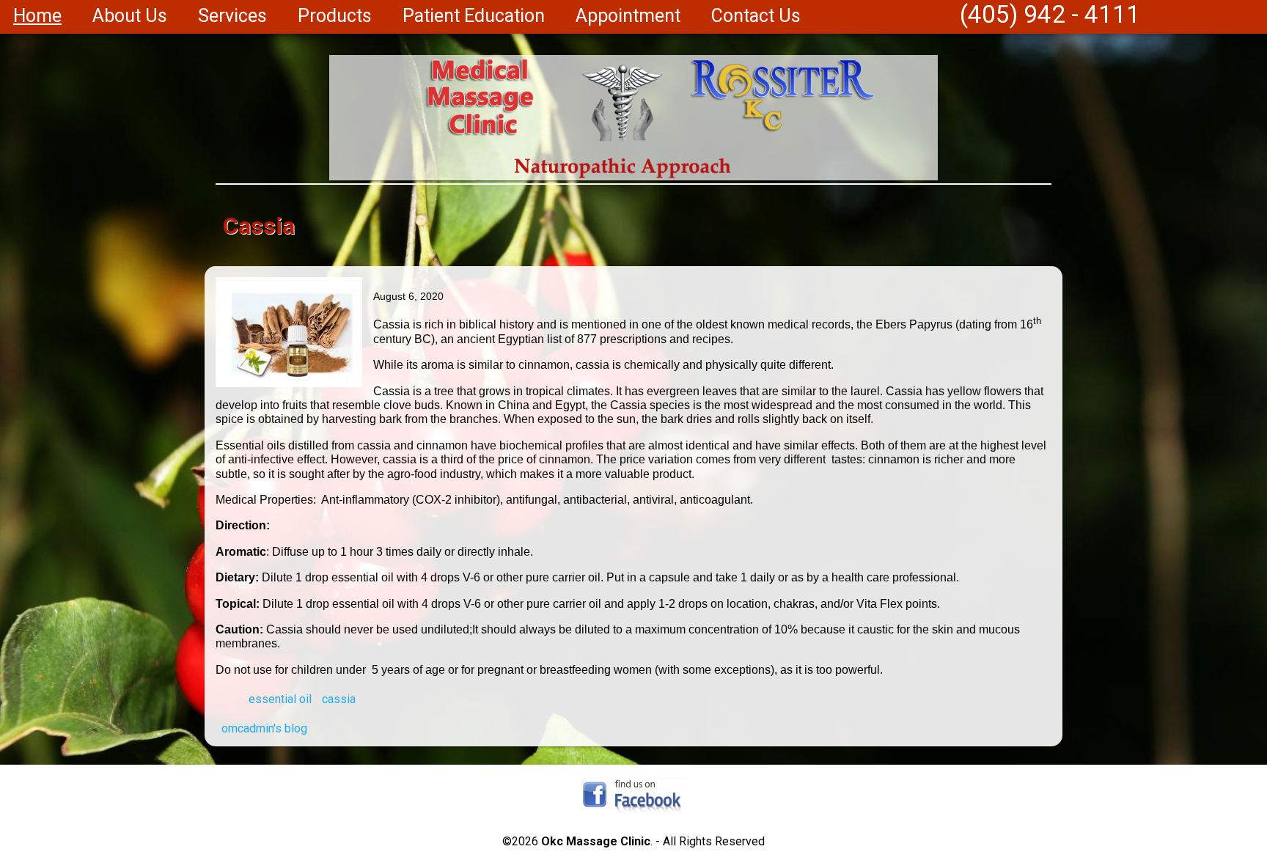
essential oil (280, 699)
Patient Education (474, 15)
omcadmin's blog (264, 728)
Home (37, 15)
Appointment (628, 15)
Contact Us (756, 15)
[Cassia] (289, 383)
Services (232, 15)
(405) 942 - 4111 (1050, 14)
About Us (129, 15)
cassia (339, 699)
